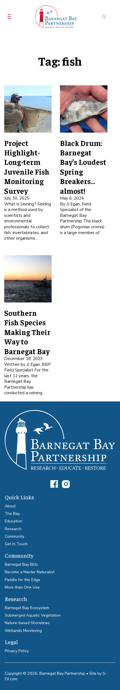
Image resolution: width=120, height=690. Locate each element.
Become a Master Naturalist (29, 572)
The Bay (12, 513)
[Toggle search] (104, 16)
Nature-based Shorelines (27, 623)
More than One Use (22, 587)
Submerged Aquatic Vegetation (33, 615)
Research (13, 529)
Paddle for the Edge (22, 579)
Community (14, 536)
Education (13, 521)
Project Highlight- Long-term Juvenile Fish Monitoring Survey (26, 166)
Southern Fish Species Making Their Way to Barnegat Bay (27, 332)
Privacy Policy (17, 651)
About (10, 506)
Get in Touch (16, 544)
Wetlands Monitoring (23, 630)
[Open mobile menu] (9, 16)
